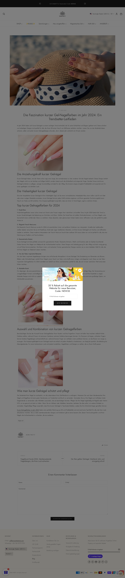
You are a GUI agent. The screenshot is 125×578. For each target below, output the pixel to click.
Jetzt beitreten (62, 303)
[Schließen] (80, 270)
